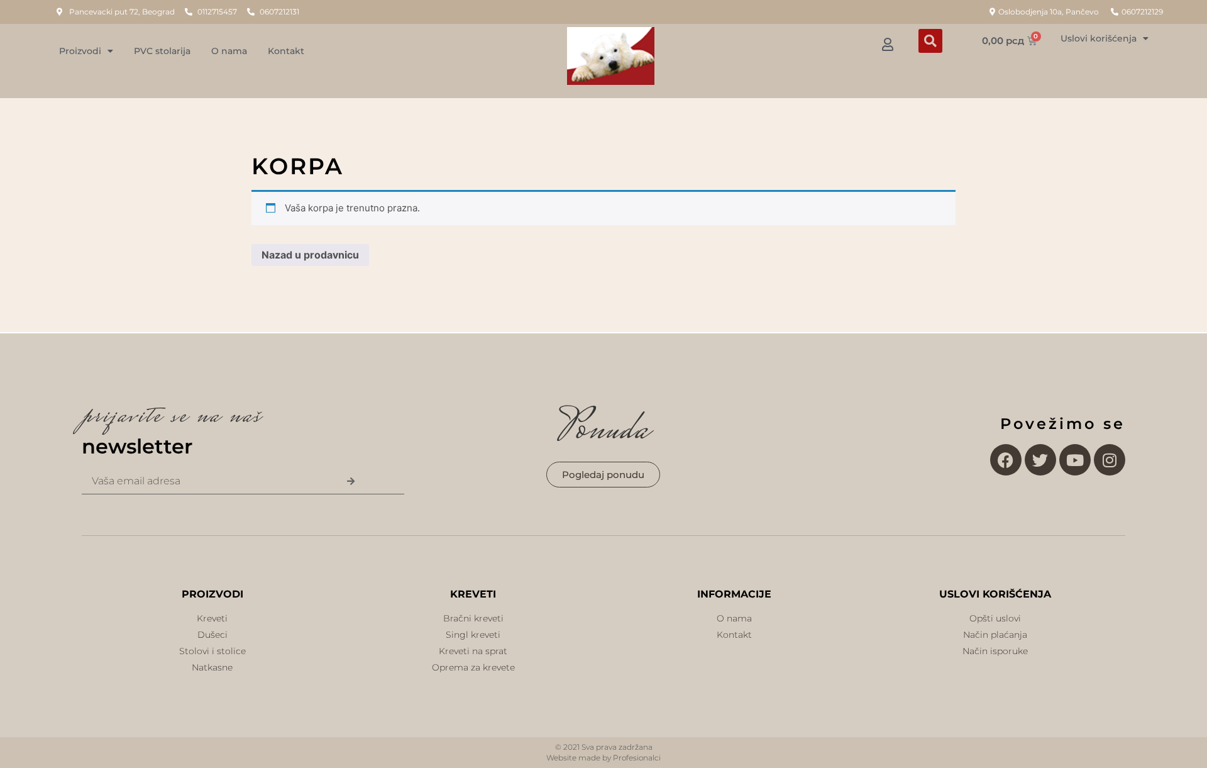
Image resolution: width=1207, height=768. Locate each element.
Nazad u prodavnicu (310, 254)
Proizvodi (80, 51)
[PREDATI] (350, 481)
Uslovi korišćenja (1099, 38)
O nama (229, 51)
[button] (930, 41)
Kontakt (286, 51)
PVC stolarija (162, 51)
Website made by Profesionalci (603, 757)
